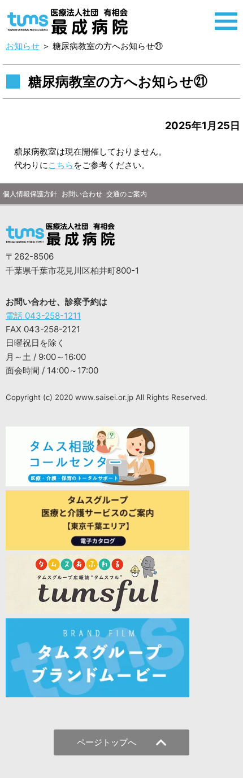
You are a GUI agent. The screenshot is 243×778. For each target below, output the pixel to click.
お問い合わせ (82, 194)
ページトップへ (106, 742)
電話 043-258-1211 (43, 315)
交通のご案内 (126, 194)
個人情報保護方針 (30, 194)
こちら (60, 165)
